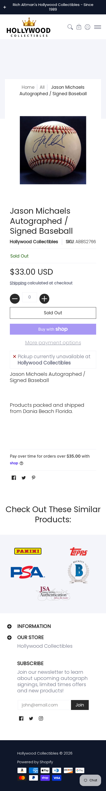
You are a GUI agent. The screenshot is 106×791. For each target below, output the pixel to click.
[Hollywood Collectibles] (28, 27)
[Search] (70, 27)
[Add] (44, 299)
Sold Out (53, 313)
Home (28, 87)
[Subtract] (15, 299)
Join (79, 705)
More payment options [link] (53, 343)
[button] (78, 27)
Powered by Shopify (35, 761)
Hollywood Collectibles (34, 242)
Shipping (18, 283)
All (42, 87)
